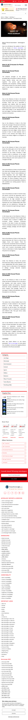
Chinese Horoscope (6, 560)
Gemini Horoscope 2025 (7, 667)
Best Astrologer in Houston (8, 633)
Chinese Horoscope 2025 (7, 566)
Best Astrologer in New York (8, 618)
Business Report (5, 523)
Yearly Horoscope (6, 545)
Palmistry (4, 559)
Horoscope (6, 361)
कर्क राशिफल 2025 (6, 693)
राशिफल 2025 (5, 686)
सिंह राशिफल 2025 (5, 695)
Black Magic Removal (6, 527)
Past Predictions (5, 613)
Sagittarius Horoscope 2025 (8, 678)
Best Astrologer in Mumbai (8, 639)
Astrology (12, 17)
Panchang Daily (8, 385)
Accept (14, 710)
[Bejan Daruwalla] (6, 5)
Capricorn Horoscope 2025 (8, 680)
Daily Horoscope (5, 538)
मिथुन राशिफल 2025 (6, 692)
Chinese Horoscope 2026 (7, 568)
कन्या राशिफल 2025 (6, 697)
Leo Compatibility (6, 585)
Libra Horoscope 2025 (6, 675)
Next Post (5, 422)
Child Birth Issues (5, 519)
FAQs (3, 656)
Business (6, 376)
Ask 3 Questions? (6, 446)
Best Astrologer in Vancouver (8, 637)
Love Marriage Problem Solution (9, 532)
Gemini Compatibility (6, 581)
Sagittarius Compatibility (7, 592)
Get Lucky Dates (5, 508)
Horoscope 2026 (5, 570)
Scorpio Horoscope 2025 (7, 677)
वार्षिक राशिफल (5, 557)
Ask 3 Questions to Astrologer (8, 531)
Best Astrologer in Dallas (7, 632)
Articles (3, 605)
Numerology (4, 547)
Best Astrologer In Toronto (8, 635)
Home (2, 17)
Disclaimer (4, 654)
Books (3, 609)
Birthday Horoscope (6, 542)
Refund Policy (5, 652)
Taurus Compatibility (6, 579)
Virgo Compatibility (6, 587)
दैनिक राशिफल (5, 549)
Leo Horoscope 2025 (6, 671)
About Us (4, 603)
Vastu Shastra (7, 382)
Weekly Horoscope (6, 540)
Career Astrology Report (7, 502)
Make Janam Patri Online (7, 512)
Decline (14, 713)
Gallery (3, 611)
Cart (15, 1)
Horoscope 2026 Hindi (7, 572)
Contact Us (4, 617)
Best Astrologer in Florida (7, 630)
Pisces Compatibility (6, 598)
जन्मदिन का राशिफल (6, 553)
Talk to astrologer (14, 475)
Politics (5, 373)
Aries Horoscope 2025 (7, 663)
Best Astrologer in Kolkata (7, 645)
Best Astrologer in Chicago (8, 626)
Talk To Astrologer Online (7, 500)
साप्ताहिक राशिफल (5, 551)
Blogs (6, 17)
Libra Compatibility (6, 588)
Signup (25, 1)
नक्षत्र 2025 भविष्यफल (6, 564)
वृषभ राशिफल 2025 (6, 690)
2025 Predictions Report (8, 456)
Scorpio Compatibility (7, 590)
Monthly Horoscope (6, 544)
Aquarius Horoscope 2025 (7, 682)
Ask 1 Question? (6, 443)
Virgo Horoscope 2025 (7, 673)
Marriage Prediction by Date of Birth (10, 514)
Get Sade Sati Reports (7, 525)
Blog (3, 615)
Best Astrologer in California (8, 620)
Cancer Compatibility (7, 583)
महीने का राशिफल (5, 555)
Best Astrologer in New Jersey (8, 622)
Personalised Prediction (8, 449)
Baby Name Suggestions (7, 510)
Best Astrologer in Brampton (8, 624)
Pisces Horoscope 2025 (7, 684)
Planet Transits (8, 379)
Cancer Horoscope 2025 (7, 669)
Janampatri (5, 462)
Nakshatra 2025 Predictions (8, 562)
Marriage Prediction (7, 459)
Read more (5, 437)
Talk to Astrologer (13, 343)
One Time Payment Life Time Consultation (11, 517)
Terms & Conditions (6, 649)
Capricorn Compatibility (7, 594)
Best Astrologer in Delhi (7, 641)
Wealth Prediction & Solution (8, 521)
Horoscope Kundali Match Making (9, 515)
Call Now (14, 479)
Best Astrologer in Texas (7, 628)
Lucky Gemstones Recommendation (10, 504)
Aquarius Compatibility (7, 596)
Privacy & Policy (5, 647)
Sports (5, 370)
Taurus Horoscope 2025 (7, 665)
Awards (3, 607)
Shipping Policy (5, 650)
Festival (6, 367)
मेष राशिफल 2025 (5, 688)
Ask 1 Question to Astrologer (8, 529)
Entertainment (7, 364)
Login (21, 1)
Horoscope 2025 (5, 662)
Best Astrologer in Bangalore (8, 643)
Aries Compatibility (6, 577)
